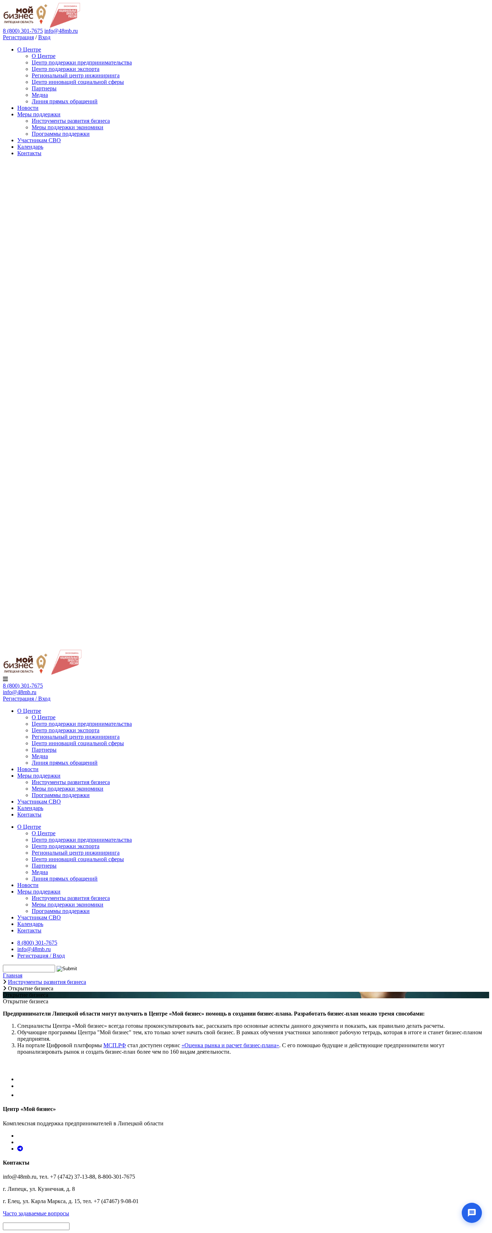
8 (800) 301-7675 (23, 686)
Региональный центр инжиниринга (76, 75)
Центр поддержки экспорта (65, 69)
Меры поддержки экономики (67, 127)
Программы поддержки (61, 134)
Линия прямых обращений (65, 101)
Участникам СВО (39, 140)
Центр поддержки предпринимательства (82, 62)
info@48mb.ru (61, 31)
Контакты (29, 153)
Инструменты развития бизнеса (71, 121)
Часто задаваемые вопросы (36, 1213)
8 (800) (23, 31)
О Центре (29, 49)
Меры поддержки (39, 114)
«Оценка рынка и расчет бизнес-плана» (230, 1045)
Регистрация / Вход (26, 699)
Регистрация (18, 37)
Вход (44, 37)
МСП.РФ (114, 1045)
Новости (28, 108)
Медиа (40, 95)
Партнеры (44, 88)
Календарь (30, 147)
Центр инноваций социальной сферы (78, 82)
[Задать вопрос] (472, 1213)
